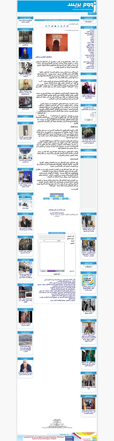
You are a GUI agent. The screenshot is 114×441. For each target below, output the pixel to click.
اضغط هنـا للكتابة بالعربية (57, 213)
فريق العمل (57, 424)
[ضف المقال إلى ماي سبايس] (55, 26)
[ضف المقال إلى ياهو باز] (61, 26)
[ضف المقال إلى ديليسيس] (52, 26)
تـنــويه (57, 423)
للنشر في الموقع (57, 419)
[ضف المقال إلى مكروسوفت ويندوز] (49, 26)
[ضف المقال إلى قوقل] (46, 26)
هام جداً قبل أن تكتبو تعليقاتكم (57, 210)
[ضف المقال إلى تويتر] (58, 26)
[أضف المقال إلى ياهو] (67, 26)
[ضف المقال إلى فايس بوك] (64, 26)
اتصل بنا (57, 421)
